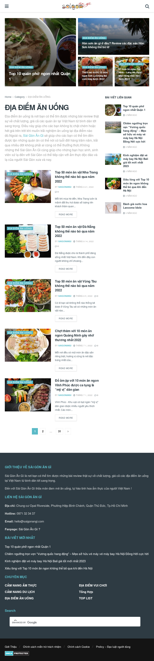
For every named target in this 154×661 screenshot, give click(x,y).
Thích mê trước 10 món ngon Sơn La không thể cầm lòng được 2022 (95, 75)
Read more (68, 214)
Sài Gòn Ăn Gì (33, 135)
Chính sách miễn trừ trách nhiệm (42, 647)
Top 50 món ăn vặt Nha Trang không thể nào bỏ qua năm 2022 (76, 177)
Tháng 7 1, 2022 (83, 345)
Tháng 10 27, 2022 (93, 54)
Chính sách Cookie (79, 647)
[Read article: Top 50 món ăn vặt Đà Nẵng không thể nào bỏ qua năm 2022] (28, 240)
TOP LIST (85, 598)
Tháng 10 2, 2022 (93, 86)
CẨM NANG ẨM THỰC (21, 585)
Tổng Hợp (86, 592)
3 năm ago (131, 115)
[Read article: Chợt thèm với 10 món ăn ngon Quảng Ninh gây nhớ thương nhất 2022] (28, 345)
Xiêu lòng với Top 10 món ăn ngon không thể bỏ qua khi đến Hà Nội (136, 184)
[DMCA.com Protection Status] (17, 653)
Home (8, 96)
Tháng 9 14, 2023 (38, 86)
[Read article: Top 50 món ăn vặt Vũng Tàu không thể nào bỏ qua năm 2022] (28, 295)
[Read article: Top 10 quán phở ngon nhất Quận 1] (113, 110)
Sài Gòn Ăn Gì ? (29, 529)
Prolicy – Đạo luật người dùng (113, 647)
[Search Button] (147, 6)
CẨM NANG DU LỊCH (20, 592)
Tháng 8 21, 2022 (84, 187)
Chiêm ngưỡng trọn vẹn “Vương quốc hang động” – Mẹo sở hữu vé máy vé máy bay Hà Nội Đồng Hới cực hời (135, 132)
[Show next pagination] (68, 431)
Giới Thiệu (11, 647)
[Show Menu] (7, 6)
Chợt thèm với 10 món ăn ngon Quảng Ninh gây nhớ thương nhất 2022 (74, 335)
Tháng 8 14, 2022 (84, 241)
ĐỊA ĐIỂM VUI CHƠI (93, 585)
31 (59, 431)
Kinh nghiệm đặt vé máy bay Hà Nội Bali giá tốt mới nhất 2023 (135, 160)
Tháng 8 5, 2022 (83, 296)
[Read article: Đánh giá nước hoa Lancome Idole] (113, 208)
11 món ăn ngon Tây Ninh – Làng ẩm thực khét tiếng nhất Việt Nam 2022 (130, 74)
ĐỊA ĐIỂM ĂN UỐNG (21, 67)
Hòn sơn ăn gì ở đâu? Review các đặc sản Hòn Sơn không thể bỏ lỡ (113, 45)
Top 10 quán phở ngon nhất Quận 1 (39, 76)
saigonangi (18, 86)
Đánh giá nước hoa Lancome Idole (135, 205)
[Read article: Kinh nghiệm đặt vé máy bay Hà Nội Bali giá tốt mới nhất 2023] (113, 159)
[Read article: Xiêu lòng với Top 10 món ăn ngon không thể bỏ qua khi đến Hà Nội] (113, 183)
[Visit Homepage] (77, 6)
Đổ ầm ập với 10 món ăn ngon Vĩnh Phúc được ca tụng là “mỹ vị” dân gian (77, 385)
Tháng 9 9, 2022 (129, 86)
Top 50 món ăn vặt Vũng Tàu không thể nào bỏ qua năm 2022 (76, 286)
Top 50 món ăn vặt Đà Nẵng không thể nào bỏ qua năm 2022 (75, 231)
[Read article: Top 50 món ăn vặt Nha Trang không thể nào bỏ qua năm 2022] (28, 186)
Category (20, 96)
